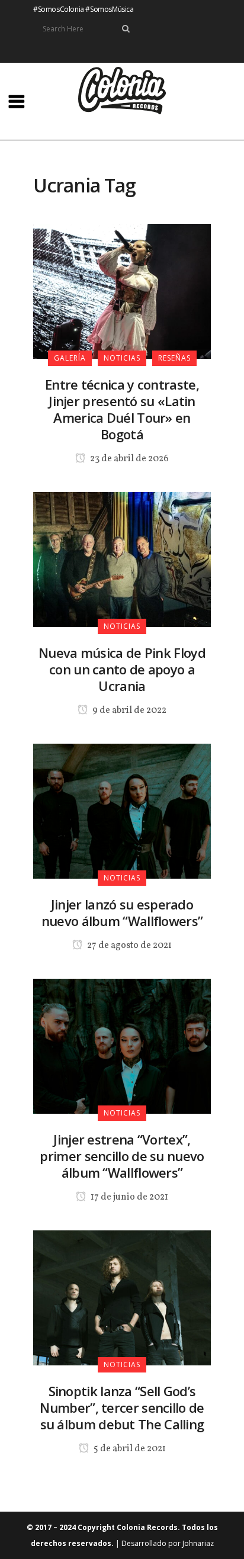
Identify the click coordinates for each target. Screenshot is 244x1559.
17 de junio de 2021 (128, 1197)
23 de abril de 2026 (128, 458)
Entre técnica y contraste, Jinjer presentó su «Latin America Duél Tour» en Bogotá (122, 409)
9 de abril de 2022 (128, 710)
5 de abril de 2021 (129, 1448)
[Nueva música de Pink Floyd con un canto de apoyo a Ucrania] (122, 558)
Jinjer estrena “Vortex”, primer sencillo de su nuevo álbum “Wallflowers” (122, 1155)
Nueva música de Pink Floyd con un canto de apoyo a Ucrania (122, 669)
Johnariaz (198, 1543)
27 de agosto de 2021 (128, 945)
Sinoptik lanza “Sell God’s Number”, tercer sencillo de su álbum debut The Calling (122, 1407)
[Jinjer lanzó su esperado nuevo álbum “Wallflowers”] (122, 810)
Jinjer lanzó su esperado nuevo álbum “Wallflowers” (122, 912)
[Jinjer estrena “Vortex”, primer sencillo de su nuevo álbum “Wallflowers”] (122, 1045)
